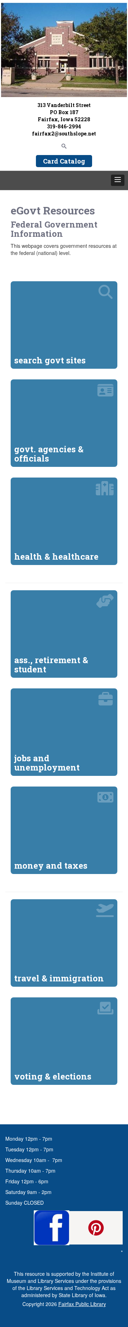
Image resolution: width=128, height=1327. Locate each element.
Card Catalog (64, 161)
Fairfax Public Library (82, 1303)
